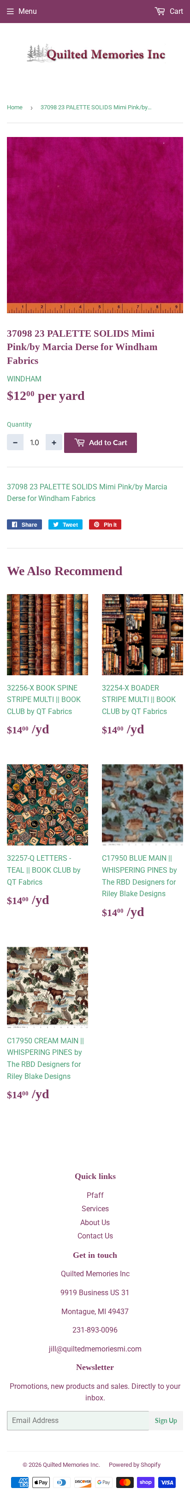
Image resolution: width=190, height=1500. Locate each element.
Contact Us (95, 1236)
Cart (175, 11)
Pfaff (95, 1195)
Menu (27, 11)
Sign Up (166, 1420)
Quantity (19, 424)
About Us (95, 1222)
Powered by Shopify (134, 1464)
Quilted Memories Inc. (71, 1464)
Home (15, 107)
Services (95, 1208)
